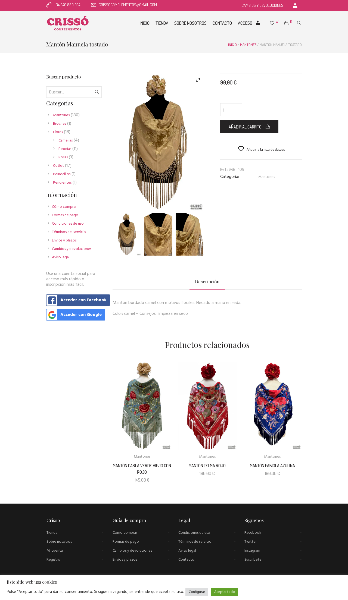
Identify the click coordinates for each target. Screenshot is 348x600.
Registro (53, 560)
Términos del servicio (69, 232)
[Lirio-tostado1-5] (127, 234)
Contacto (186, 560)
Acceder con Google (81, 314)
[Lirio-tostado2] (158, 234)
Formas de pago (65, 215)
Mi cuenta (54, 551)
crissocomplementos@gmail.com (128, 4)
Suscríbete (253, 560)
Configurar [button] (197, 592)
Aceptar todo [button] (224, 592)
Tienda (51, 533)
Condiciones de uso (68, 224)
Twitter (250, 542)
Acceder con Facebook (83, 300)
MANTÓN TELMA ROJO (207, 465)
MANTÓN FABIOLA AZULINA (272, 465)
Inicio (232, 44)
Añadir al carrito (245, 127)
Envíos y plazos (64, 240)
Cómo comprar (64, 207)
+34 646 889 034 (67, 4)
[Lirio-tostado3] (190, 234)
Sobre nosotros (59, 542)
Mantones (248, 44)
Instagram (252, 551)
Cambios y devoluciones (71, 249)
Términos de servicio (195, 542)
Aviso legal (61, 257)
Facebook (252, 533)
